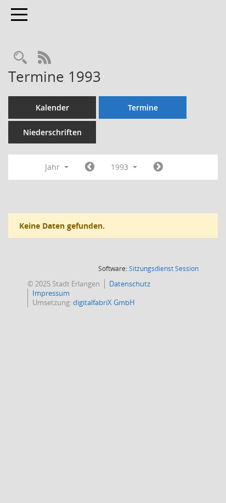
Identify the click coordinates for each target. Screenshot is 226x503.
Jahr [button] (53, 167)
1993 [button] (121, 167)
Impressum (51, 293)
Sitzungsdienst (164, 268)
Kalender (52, 107)
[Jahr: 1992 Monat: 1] (90, 167)
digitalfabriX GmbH (104, 302)
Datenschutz (129, 284)
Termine (143, 107)
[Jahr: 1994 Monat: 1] (158, 167)
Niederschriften (52, 132)
